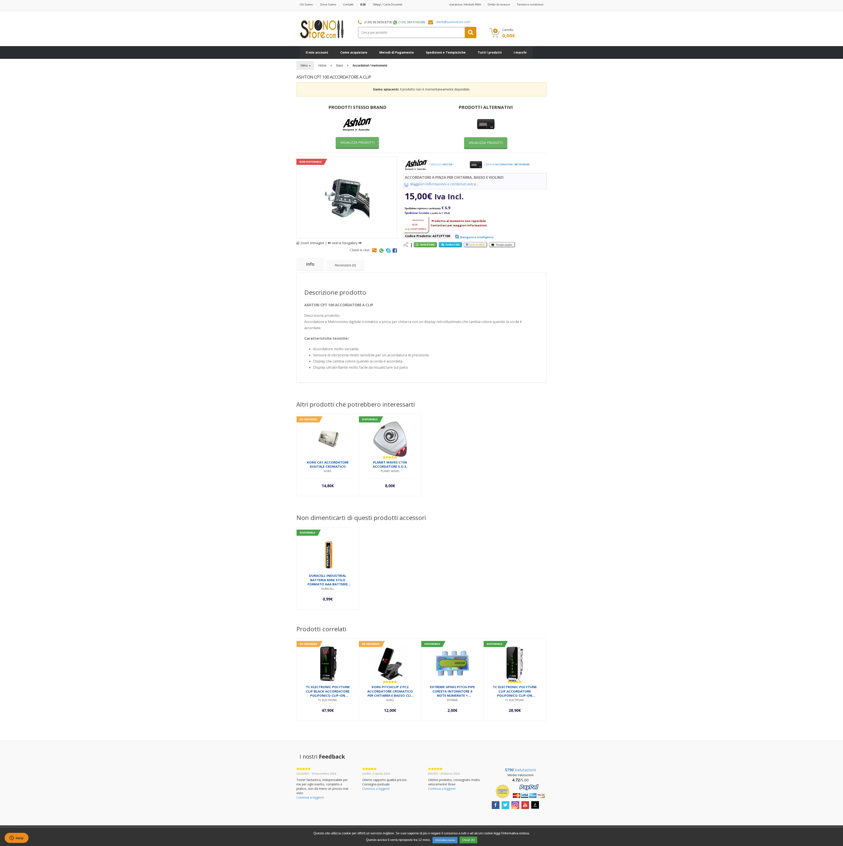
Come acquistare (353, 52)
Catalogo (440, 164)
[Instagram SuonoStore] (515, 805)
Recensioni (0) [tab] (345, 265)
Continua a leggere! (310, 797)
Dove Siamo (328, 4)
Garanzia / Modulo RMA (465, 4)
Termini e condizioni (530, 4)
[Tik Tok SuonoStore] (535, 805)
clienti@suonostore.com (453, 22)
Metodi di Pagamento (396, 52)
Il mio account (317, 52)
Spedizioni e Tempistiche (446, 52)
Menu (304, 65)
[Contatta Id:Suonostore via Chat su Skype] (388, 250)
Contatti (348, 4)
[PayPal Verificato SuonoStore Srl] (520, 791)
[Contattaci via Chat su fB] (395, 250)
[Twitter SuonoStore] (505, 805)
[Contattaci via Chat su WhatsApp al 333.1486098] (381, 250)
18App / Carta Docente (387, 4)
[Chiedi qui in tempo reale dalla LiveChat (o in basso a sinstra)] (374, 250)
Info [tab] (310, 264)
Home (322, 65)
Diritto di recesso (499, 4)
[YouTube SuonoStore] (525, 805)
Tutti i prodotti (490, 52)
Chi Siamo (306, 4)
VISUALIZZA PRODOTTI (357, 142)
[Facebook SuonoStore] (495, 805)
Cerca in (506, 164)
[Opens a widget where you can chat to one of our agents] (16, 838)
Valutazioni (520, 769)
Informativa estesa (445, 840)
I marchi (520, 52)
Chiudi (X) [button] (468, 840)
